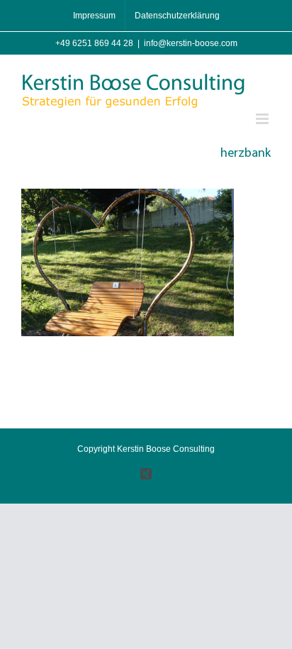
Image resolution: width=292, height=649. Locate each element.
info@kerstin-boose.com (190, 43)
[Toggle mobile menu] (263, 118)
